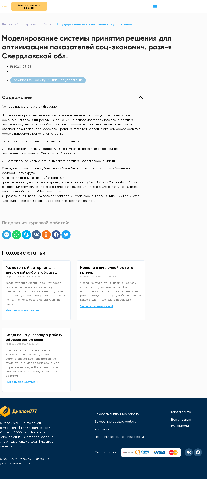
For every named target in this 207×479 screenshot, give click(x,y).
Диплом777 (10, 24)
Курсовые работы (37, 24)
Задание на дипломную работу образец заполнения (34, 337)
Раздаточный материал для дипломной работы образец (31, 270)
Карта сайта (181, 412)
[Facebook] (198, 452)
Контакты (102, 429)
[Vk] (189, 452)
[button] (155, 6)
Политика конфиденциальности (119, 437)
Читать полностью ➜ (22, 310)
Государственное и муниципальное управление (94, 24)
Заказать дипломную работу (117, 414)
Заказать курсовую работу (115, 421)
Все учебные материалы (181, 423)
